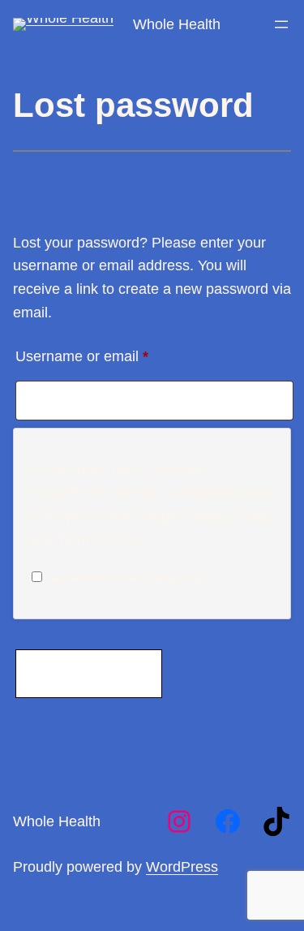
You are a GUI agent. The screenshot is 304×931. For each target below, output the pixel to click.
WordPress (182, 867)
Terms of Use (100, 540)
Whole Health (177, 24)
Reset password (88, 673)
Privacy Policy (230, 516)
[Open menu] (281, 24)
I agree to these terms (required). (126, 578)
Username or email (111, 355)
